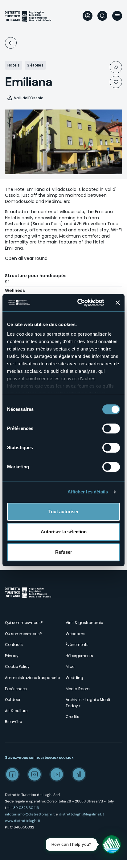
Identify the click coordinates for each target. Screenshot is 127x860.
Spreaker (79, 774)
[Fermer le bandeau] (118, 302)
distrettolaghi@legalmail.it (81, 814)
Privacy (11, 655)
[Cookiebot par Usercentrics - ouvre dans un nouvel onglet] (78, 303)
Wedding (74, 677)
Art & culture (16, 710)
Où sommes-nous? (23, 633)
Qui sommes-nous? (24, 622)
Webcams (75, 633)
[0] (116, 82)
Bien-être (13, 721)
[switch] (111, 428)
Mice (70, 666)
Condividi (116, 67)
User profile (87, 16)
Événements (77, 644)
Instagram (34, 774)
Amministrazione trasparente (32, 677)
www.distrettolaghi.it (22, 820)
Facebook (12, 774)
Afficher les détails (88, 491)
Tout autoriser (63, 511)
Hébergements (79, 655)
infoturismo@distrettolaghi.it (30, 814)
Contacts (14, 644)
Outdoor (12, 699)
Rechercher (102, 16)
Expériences (16, 688)
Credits (72, 716)
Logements (11, 43)
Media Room (78, 688)
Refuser (63, 552)
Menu (117, 16)
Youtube (56, 774)
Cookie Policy (17, 666)
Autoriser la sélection (64, 531)
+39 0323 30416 (25, 807)
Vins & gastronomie (84, 622)
